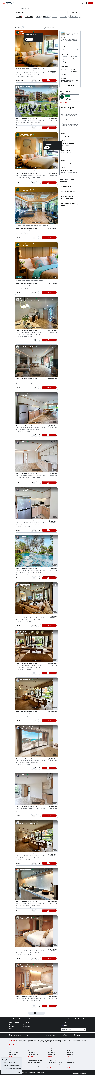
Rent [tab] (23, 21)
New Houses (70, 1054)
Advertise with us (55, 3)
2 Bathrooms (63, 159)
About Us (11, 1024)
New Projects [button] (30, 3)
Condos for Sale (32, 1050)
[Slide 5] (38, 612)
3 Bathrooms (70, 159)
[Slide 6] (39, 612)
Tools (68, 1060)
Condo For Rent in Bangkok (34, 1062)
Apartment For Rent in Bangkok (35, 1064)
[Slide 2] (33, 167)
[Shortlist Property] (55, 37)
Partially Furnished (72, 172)
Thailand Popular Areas (53, 1060)
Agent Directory (63, 102)
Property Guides (12, 1054)
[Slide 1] (32, 167)
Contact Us (26, 1022)
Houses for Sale (31, 1052)
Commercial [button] (40, 3)
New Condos (70, 1052)
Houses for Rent (51, 1052)
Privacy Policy (17, 1065)
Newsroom (25, 1024)
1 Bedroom (67, 145)
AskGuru (11, 1050)
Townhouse (63, 115)
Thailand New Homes (72, 1049)
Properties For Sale (33, 1049)
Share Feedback (26, 1026)
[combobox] (40, 12)
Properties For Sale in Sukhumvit (55, 1066)
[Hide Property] (52, 37)
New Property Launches (72, 1050)
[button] (64, 44)
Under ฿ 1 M (70, 132)
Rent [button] (23, 3)
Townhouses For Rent (52, 1054)
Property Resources (13, 1052)
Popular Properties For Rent (35, 1060)
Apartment (68, 115)
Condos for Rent (51, 1050)
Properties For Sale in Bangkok (55, 1064)
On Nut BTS (63, 165)
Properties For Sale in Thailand (55, 1062)
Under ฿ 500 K (64, 132)
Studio (62, 145)
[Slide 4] (36, 167)
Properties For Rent (52, 1049)
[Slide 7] (40, 612)
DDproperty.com (12, 1040)
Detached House (73, 114)
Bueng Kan (63, 138)
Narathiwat (69, 138)
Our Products (11, 1026)
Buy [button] (18, 3)
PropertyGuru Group (14, 1022)
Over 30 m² (63, 152)
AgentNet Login (70, 1062)
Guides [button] (47, 3)
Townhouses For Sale (33, 1054)
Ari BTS (68, 165)
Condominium (66, 114)
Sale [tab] (18, 21)
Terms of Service (23, 1072)
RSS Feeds (69, 1066)
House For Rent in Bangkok (34, 1066)
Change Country (65, 1023)
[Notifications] (86, 3)
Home (16, 8)
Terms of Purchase (40, 1072)
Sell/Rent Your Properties (72, 1064)
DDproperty (12, 1049)
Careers (10, 1028)
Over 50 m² (68, 152)
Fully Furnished (64, 172)
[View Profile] (24, 87)
